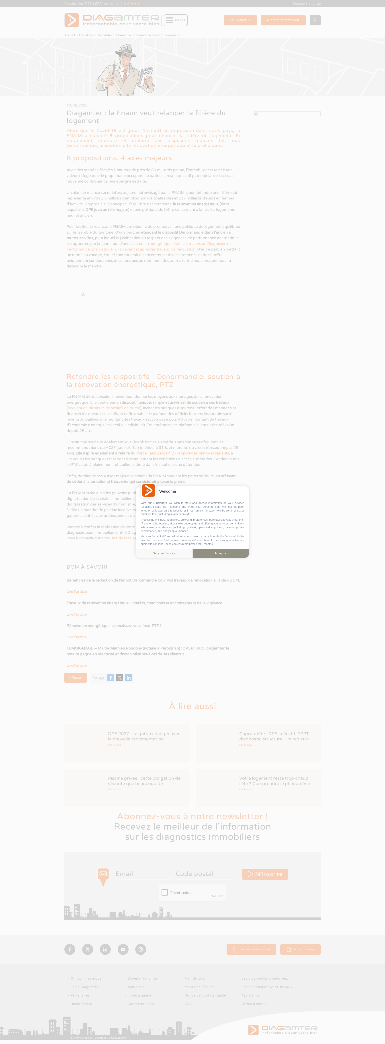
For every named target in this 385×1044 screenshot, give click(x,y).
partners (161, 503)
